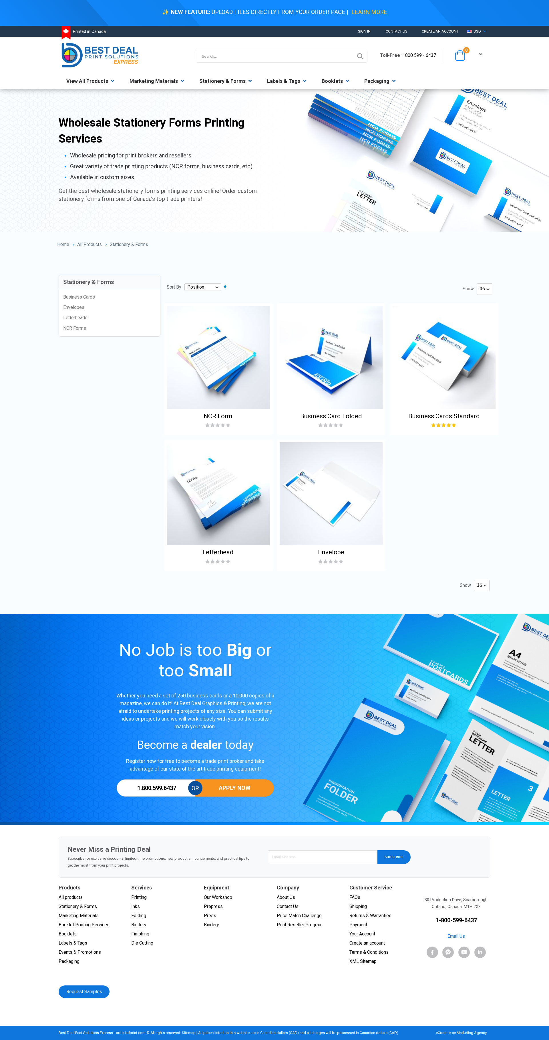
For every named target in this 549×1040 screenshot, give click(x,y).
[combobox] (281, 56)
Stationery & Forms (223, 81)
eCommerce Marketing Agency (462, 1033)
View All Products (87, 81)
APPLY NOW (234, 788)
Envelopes (73, 307)
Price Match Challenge (299, 915)
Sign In (364, 31)
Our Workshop (218, 897)
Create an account (367, 943)
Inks (135, 906)
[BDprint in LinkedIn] (480, 952)
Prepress (213, 906)
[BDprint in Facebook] (432, 952)
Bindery (138, 924)
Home (63, 244)
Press (210, 915)
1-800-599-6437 (456, 920)
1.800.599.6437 (156, 788)
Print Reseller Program (300, 924)
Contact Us (396, 31)
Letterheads (75, 317)
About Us (286, 897)
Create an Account (440, 31)
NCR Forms (74, 328)
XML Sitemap (363, 961)
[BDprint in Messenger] (448, 952)
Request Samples (84, 991)
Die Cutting (142, 943)
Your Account (362, 934)
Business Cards (79, 297)
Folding (138, 915)
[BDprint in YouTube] (464, 952)
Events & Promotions (80, 952)
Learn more (369, 12)
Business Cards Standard (444, 416)
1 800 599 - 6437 (418, 55)
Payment (358, 924)
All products (71, 897)
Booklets (333, 81)
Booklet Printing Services (84, 924)
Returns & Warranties (370, 915)
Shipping (358, 906)
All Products (89, 244)
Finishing (140, 934)
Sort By (174, 287)
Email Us (456, 936)
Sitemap (189, 1033)
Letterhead (218, 552)
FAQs (354, 897)
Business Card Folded (331, 416)
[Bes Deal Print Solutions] (102, 55)
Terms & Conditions (369, 952)
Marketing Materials (154, 81)
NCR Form (218, 416)
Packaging (377, 81)
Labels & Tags (284, 81)
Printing (139, 897)
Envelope (331, 552)
